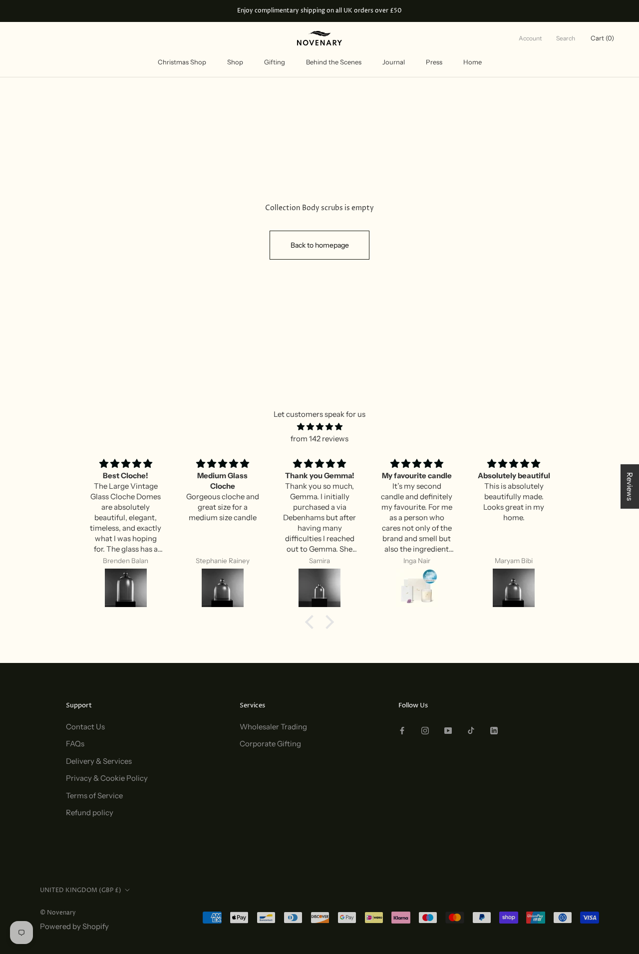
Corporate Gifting (270, 743)
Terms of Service (94, 795)
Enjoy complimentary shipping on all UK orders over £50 (319, 10)
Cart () (602, 38)
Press (434, 62)
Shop (235, 62)
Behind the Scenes (333, 62)
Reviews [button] (630, 486)
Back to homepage (320, 245)
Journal (393, 62)
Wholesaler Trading (273, 726)
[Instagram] (425, 730)
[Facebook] (402, 730)
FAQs (75, 743)
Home (472, 62)
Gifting (274, 62)
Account (530, 38)
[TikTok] (471, 730)
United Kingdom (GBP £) (80, 890)
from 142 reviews (319, 438)
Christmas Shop (182, 62)
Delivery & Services (99, 761)
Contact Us (85, 726)
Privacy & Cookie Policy (107, 778)
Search (565, 38)
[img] (319, 427)
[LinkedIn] (494, 730)
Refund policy (89, 812)
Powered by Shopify (74, 926)
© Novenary (58, 913)
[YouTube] (448, 730)
